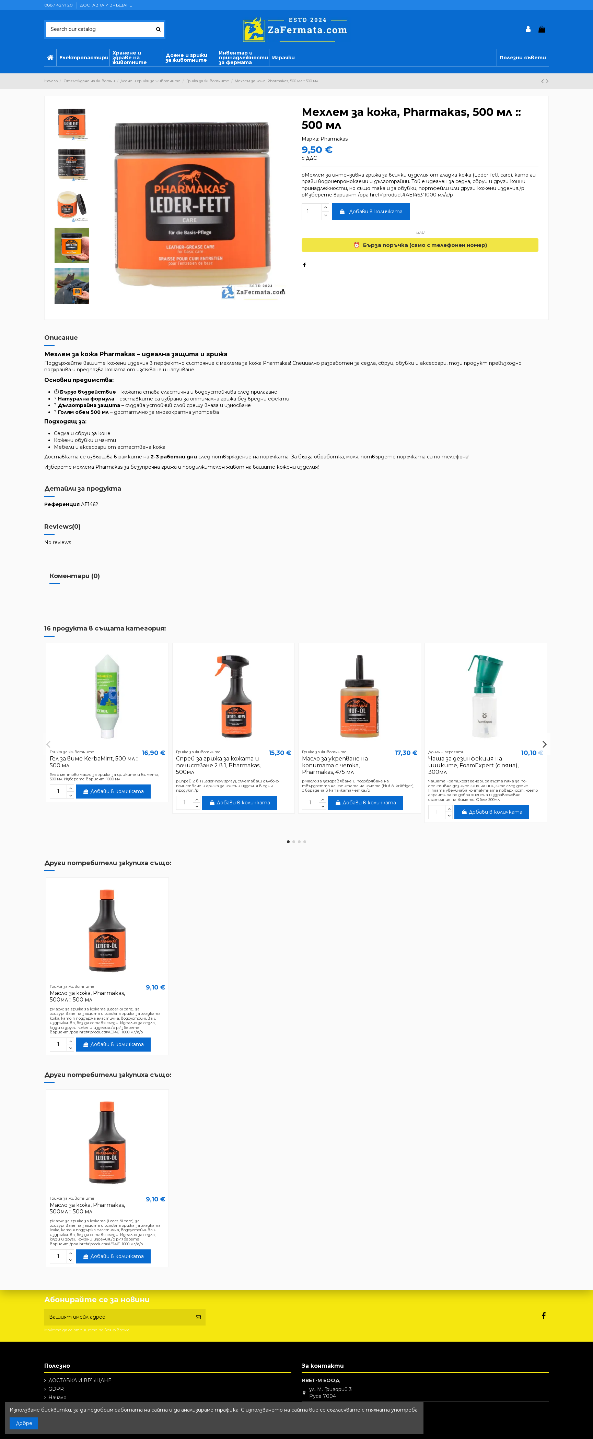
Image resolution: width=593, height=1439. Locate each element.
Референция (62, 504)
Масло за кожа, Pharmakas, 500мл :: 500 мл (87, 996)
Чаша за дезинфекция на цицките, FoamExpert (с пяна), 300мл (473, 765)
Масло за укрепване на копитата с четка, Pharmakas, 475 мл (335, 765)
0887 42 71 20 (59, 5)
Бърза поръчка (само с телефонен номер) (420, 245)
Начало (57, 1397)
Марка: (310, 139)
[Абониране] (198, 1317)
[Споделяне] (304, 265)
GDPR (56, 1389)
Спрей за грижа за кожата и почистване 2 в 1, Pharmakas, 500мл (218, 765)
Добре (24, 1423)
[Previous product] (543, 81)
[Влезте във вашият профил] (528, 30)
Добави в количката (376, 211)
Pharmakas (334, 139)
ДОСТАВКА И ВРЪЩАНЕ (106, 5)
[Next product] (547, 81)
